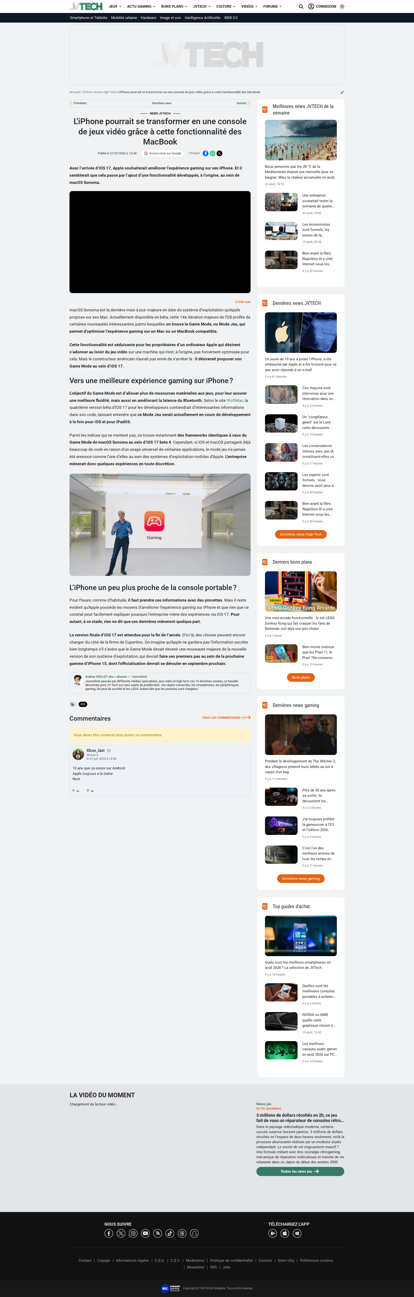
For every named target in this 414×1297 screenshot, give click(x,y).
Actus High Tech (105, 92)
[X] (121, 1233)
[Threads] (182, 1233)
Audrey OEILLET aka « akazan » (107, 676)
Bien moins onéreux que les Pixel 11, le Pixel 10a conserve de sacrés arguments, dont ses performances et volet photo (319, 653)
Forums (270, 6)
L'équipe (103, 1260)
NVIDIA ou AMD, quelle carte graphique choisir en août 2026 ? (318, 1020)
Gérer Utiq (286, 1260)
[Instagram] (133, 1233)
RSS (213, 1267)
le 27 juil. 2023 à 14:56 (101, 758)
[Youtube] (145, 1233)
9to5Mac (235, 400)
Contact (85, 1260)
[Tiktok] (170, 1233)
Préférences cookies (316, 1260)
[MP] (109, 750)
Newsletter (196, 1267)
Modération (195, 1260)
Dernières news (162, 103)
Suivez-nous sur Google (165, 153)
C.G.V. (175, 1260)
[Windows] (297, 1233)
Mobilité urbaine (124, 18)
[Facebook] (108, 1233)
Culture (223, 6)
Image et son (170, 18)
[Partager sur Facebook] (205, 153)
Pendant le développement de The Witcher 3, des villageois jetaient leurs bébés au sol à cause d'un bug (300, 766)
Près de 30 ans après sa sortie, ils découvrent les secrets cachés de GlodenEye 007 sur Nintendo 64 (319, 796)
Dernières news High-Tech (301, 534)
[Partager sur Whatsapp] (212, 153)
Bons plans (172, 6)
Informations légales (132, 1260)
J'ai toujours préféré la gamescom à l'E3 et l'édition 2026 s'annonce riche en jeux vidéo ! (318, 825)
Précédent (80, 103)
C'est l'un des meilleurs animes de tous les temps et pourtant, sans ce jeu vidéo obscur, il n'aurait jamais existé (319, 854)
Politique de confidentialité (231, 1260)
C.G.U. (160, 1260)
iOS (82, 704)
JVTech (200, 6)
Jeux (113, 6)
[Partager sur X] (219, 153)
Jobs (226, 1267)
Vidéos (247, 6)
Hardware (148, 18)
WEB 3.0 (230, 18)
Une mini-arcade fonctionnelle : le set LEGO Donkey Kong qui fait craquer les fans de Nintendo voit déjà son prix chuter (299, 623)
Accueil (74, 92)
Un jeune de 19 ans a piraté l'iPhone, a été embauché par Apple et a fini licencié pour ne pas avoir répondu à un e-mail (301, 364)
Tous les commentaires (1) (223, 717)
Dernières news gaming (301, 878)
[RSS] (157, 1233)
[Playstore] (272, 1233)
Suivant (241, 103)
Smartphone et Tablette (88, 18)
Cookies (265, 1260)
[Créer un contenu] (342, 92)
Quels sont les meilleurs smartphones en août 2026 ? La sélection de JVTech (298, 965)
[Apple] (285, 1233)
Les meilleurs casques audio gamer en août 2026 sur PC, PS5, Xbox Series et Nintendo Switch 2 (319, 1049)
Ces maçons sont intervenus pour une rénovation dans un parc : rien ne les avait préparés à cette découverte (319, 394)
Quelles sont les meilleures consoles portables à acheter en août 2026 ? (318, 992)
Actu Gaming (139, 6)
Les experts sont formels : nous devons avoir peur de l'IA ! (318, 481)
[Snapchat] (194, 1233)
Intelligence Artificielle (202, 18)
